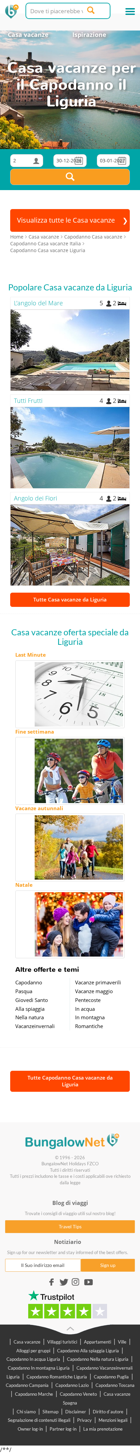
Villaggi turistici (62, 1342)
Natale (24, 884)
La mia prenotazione (103, 1429)
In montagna (90, 1017)
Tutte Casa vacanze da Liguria (70, 599)
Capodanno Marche (34, 1394)
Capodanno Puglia (111, 1376)
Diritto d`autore (108, 1411)
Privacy (84, 1420)
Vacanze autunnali (39, 808)
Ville (122, 1342)
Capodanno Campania (27, 1385)
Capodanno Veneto (78, 1394)
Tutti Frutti (28, 400)
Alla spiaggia (30, 1008)
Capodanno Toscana (115, 1385)
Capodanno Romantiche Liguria (57, 1376)
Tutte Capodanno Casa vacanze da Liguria (70, 1081)
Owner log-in (30, 1429)
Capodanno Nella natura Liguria (97, 1359)
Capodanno (28, 982)
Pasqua (23, 991)
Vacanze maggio (94, 991)
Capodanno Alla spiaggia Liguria (88, 1350)
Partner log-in (63, 1429)
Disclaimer (75, 1411)
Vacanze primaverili (98, 982)
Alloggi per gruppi (33, 1350)
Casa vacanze (28, 34)
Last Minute (30, 654)
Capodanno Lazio (72, 1385)
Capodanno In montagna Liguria (39, 1368)
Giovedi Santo (31, 1000)
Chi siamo (26, 1411)
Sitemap (50, 1411)
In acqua (85, 1008)
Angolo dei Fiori (35, 498)
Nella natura (29, 1017)
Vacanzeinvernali (35, 1026)
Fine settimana (34, 731)
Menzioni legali (113, 1420)
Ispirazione (89, 34)
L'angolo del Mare (38, 303)
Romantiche (89, 1026)
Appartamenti (97, 1342)
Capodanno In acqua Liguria (33, 1359)
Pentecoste (88, 1000)
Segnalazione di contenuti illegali (39, 1420)
